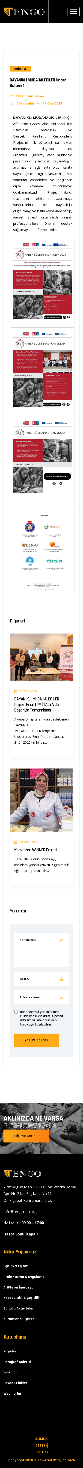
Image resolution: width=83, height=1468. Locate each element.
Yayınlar (10, 1351)
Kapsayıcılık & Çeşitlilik (22, 1297)
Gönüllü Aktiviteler (18, 1308)
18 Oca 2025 (52, 103)
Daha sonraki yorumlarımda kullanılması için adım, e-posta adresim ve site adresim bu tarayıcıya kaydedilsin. (41, 1018)
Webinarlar (12, 1393)
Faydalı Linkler (15, 1383)
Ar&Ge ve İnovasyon (19, 1287)
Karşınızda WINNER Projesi (35, 850)
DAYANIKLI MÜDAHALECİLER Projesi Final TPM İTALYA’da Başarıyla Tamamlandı (36, 704)
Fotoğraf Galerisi (17, 1362)
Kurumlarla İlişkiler (18, 1319)
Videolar (10, 1372)
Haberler (20, 69)
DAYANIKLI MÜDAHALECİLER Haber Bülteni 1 (38, 82)
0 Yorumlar (25, 103)
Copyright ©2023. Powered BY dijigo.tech (41, 1460)
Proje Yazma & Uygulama (23, 1276)
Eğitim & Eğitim (15, 1266)
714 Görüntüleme (30, 96)
